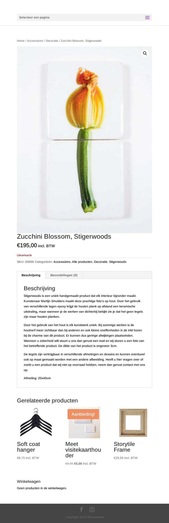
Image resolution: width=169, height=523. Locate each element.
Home (20, 40)
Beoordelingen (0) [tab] (63, 275)
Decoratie (52, 40)
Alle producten (82, 261)
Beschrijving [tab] (31, 275)
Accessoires (35, 40)
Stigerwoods (117, 261)
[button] (145, 53)
